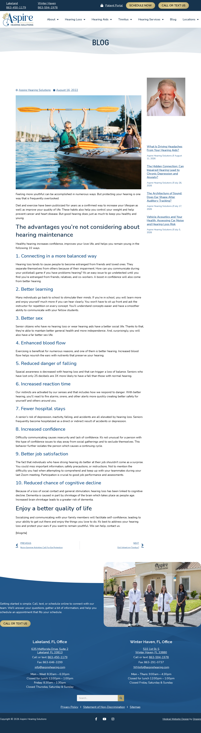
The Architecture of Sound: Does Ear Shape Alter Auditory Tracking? (164, 197)
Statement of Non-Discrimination (104, 707)
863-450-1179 (16, 7)
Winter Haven (47, 3)
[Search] (121, 698)
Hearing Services (149, 19)
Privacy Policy (69, 707)
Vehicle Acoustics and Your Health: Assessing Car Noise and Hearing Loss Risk (165, 220)
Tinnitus (123, 19)
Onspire (197, 719)
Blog (173, 19)
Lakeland (12, 3)
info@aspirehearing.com (50, 667)
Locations (189, 19)
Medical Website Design (176, 719)
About (51, 19)
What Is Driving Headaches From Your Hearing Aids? (164, 148)
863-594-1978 (48, 7)
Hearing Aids (100, 19)
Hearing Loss (73, 19)
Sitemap (135, 707)
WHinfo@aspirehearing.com (151, 667)
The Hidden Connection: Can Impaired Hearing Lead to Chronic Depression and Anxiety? (165, 171)
